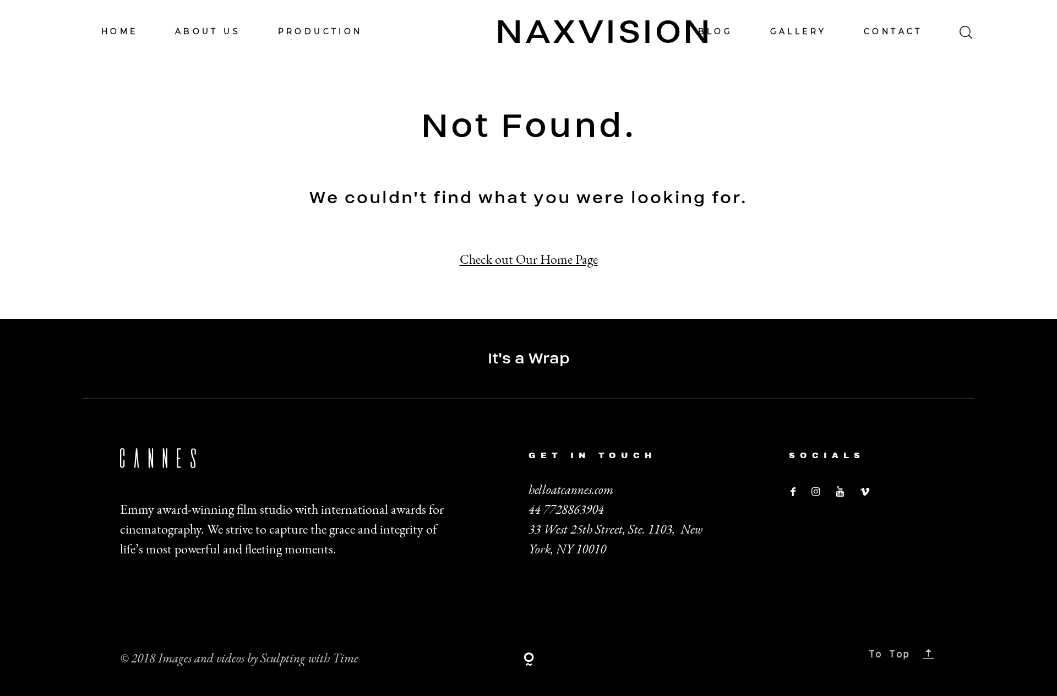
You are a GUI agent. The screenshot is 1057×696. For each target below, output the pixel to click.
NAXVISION (528, 31)
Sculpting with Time (309, 658)
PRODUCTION (320, 31)
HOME (119, 31)
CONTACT (893, 31)
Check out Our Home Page (529, 259)
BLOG (715, 31)
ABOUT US (208, 31)
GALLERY (798, 31)
